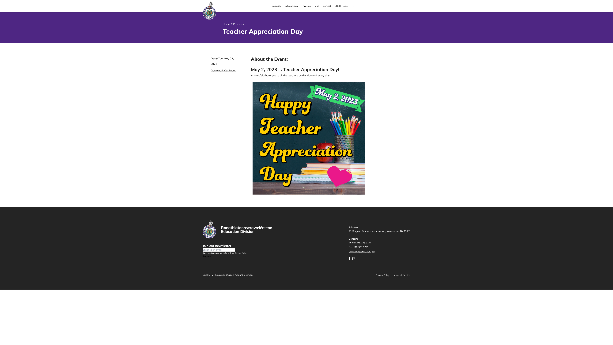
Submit (207, 256)
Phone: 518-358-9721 (360, 242)
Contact (327, 5)
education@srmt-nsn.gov (362, 251)
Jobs (316, 5)
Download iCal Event (223, 70)
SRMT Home (341, 5)
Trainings (306, 5)
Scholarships (291, 5)
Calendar (276, 5)
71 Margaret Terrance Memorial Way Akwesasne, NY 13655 (379, 231)
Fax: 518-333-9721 (358, 247)
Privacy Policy (382, 275)
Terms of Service (401, 275)
